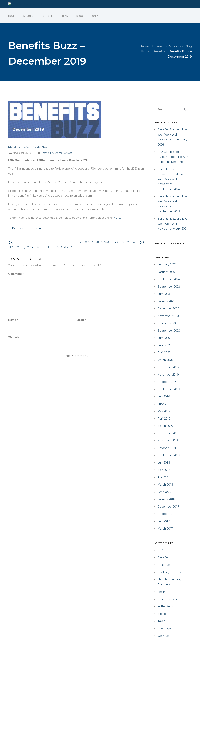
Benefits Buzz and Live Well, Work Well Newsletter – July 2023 (173, 223)
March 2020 (165, 360)
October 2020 (167, 323)
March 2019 (165, 426)
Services (48, 15)
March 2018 (165, 484)
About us (29, 15)
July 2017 (164, 521)
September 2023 (169, 286)
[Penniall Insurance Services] (30, 4)
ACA (160, 550)
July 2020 (164, 338)
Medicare (164, 614)
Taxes (161, 621)
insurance (38, 228)
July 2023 (164, 294)
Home (11, 15)
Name (13, 320)
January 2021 (166, 301)
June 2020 (164, 345)
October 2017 (167, 514)
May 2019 (164, 411)
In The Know (166, 606)
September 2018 (169, 455)
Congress (164, 564)
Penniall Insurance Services (57, 152)
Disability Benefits (169, 572)
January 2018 (166, 499)
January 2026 (166, 272)
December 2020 (168, 308)
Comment (16, 274)
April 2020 (164, 352)
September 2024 (169, 279)
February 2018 (167, 492)
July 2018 (164, 462)
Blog (79, 15)
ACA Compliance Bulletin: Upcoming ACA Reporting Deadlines (173, 157)
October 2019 (167, 382)
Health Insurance (34, 146)
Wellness (164, 635)
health (162, 591)
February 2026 (167, 264)
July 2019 (164, 396)
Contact (96, 15)
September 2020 (169, 330)
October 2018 (167, 448)
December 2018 (168, 433)
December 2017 (168, 506)
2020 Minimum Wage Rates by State (109, 242)
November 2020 (168, 316)
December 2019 (168, 367)
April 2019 (164, 418)
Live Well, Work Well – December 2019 (40, 247)
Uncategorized (167, 628)
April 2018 (164, 477)
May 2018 (164, 470)
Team (65, 15)
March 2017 (165, 528)
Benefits (14, 146)
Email (81, 320)
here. (117, 217)
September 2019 (169, 389)
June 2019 (164, 404)
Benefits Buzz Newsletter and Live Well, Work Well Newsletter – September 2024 (171, 179)
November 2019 (168, 374)
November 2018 (168, 440)
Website (14, 337)
